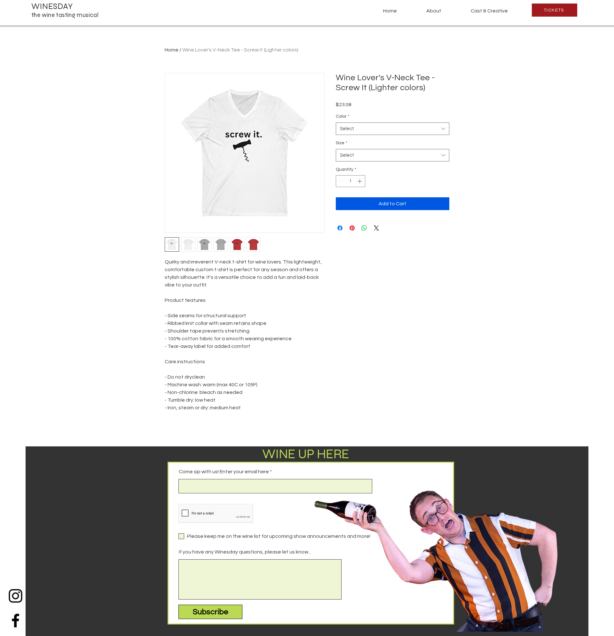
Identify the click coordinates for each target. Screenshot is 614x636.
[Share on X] (376, 228)
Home (171, 49)
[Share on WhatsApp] (364, 228)
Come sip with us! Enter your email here (224, 471)
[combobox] (392, 128)
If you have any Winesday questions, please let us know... (245, 551)
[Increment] (360, 181)
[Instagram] (15, 596)
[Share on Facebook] (340, 228)
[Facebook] (15, 620)
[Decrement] (341, 181)
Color (343, 116)
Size (341, 143)
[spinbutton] (350, 181)
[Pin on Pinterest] (352, 228)
